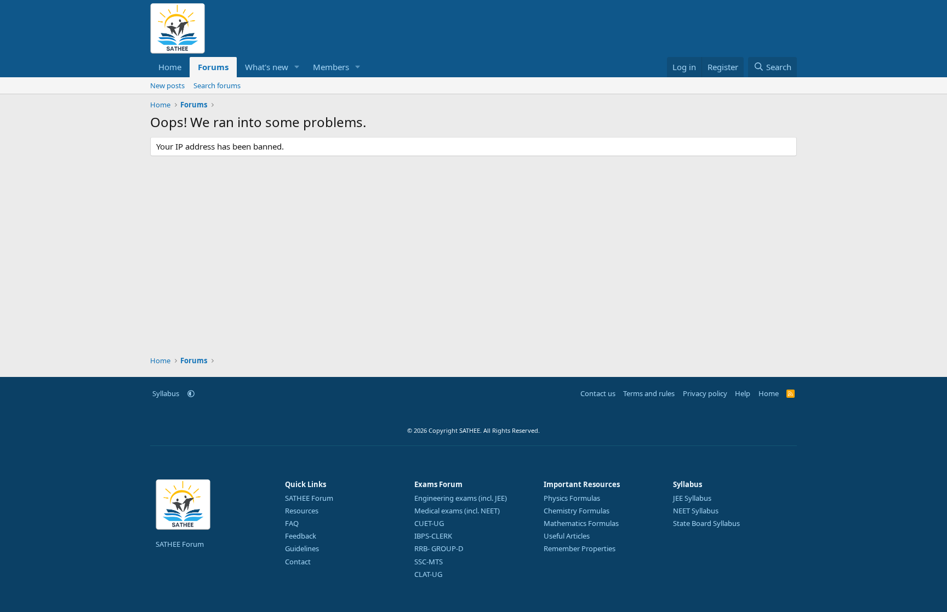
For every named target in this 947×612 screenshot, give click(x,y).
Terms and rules (649, 393)
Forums (213, 66)
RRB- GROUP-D (438, 548)
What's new (266, 66)
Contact (298, 562)
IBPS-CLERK (433, 536)
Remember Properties (579, 548)
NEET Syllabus (695, 511)
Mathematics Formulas (581, 523)
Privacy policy (705, 393)
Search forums (217, 85)
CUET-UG (429, 523)
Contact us (597, 393)
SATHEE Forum (180, 544)
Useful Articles (567, 536)
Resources (301, 511)
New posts (167, 85)
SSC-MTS (428, 562)
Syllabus (165, 393)
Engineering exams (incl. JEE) (460, 498)
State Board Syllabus (706, 523)
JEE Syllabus (692, 498)
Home (169, 66)
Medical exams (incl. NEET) (457, 511)
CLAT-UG (428, 574)
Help (742, 393)
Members (331, 66)
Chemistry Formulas (576, 511)
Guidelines (302, 548)
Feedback (300, 536)
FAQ (292, 523)
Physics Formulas (572, 498)
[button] (297, 67)
